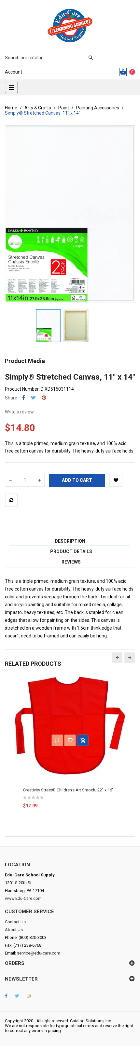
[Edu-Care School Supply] (70, 25)
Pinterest (44, 397)
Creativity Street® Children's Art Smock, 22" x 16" (68, 790)
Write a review (19, 411)
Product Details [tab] (71, 551)
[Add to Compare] (11, 500)
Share (23, 397)
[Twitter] (17, 995)
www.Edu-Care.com (23, 898)
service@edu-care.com (38, 953)
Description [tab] (70, 541)
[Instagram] (29, 995)
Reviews (71, 562)
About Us (14, 929)
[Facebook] (6, 995)
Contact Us (15, 921)
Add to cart (77, 480)
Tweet (33, 397)
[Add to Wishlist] (115, 480)
